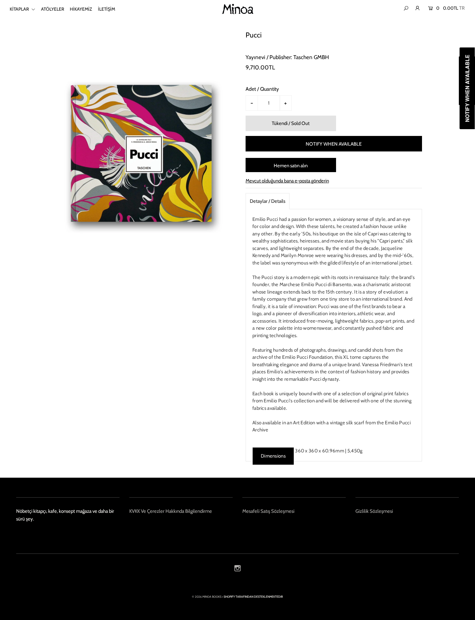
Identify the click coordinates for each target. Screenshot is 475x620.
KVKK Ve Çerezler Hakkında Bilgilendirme (170, 511)
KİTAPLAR (20, 9)
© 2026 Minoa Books (206, 596)
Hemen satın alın (291, 166)
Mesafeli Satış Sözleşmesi (268, 511)
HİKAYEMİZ (81, 9)
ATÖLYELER (52, 9)
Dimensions (273, 456)
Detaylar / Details (267, 201)
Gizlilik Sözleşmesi (374, 511)
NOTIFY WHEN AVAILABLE (334, 144)
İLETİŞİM (106, 9)
